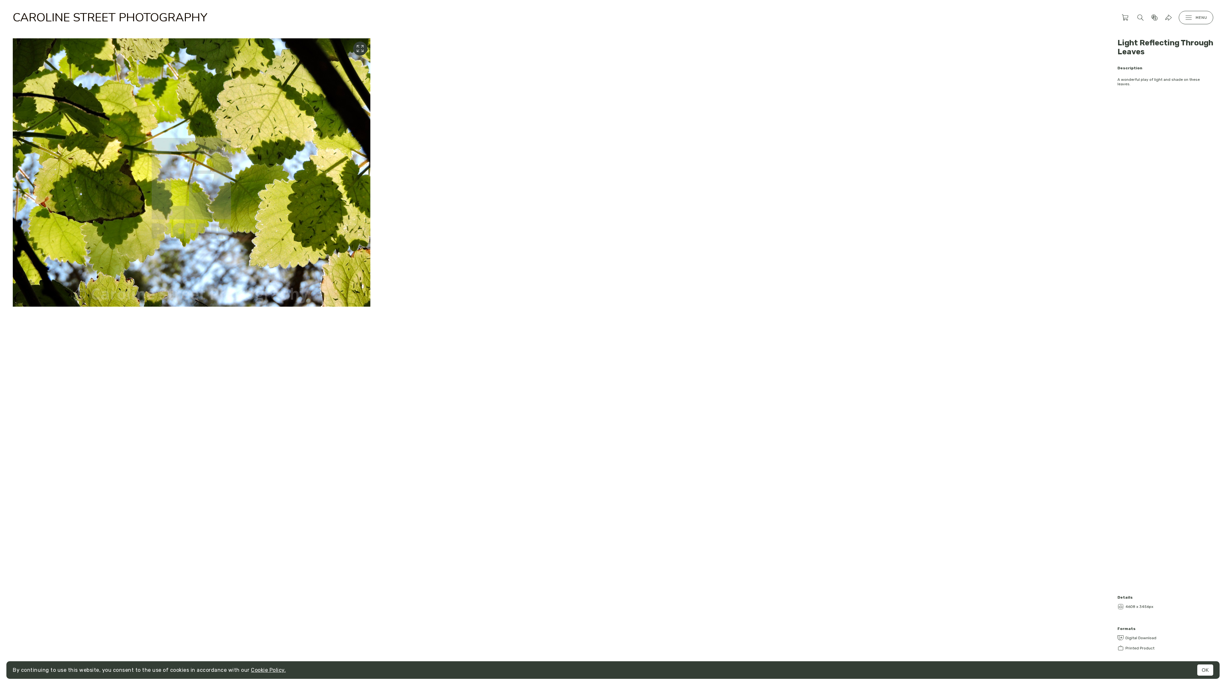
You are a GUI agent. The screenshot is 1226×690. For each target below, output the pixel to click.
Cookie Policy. (268, 670)
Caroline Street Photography (110, 18)
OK (1205, 670)
